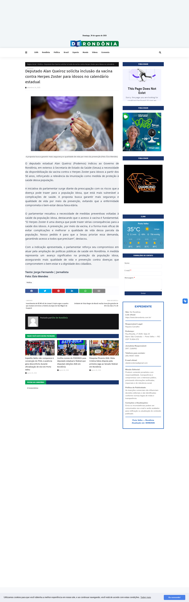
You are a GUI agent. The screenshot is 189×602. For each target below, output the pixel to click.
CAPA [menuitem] (36, 52)
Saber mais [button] (146, 597)
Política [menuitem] (57, 52)
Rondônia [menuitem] (46, 52)
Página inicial (31, 64)
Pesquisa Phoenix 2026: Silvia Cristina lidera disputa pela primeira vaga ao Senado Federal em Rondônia (103, 362)
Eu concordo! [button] (175, 597)
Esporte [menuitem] (76, 52)
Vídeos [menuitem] (95, 52)
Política (40, 64)
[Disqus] (72, 484)
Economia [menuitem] (105, 52)
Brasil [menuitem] (66, 52)
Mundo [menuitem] (85, 52)
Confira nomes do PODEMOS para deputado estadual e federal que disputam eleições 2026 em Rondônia (71, 362)
